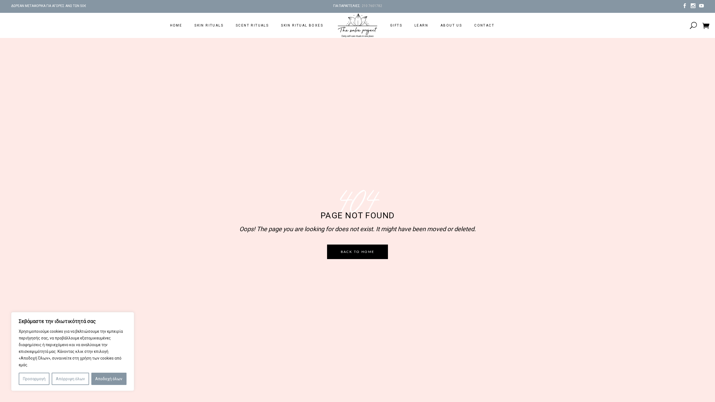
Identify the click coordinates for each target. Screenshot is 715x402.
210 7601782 (372, 6)
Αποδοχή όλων (108, 379)
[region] (72, 351)
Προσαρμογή (34, 379)
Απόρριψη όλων (70, 379)
